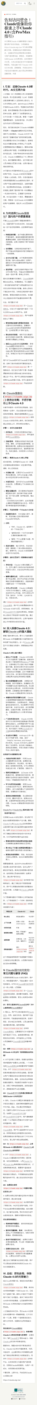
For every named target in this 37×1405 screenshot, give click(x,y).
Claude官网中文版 (12, 1117)
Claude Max (18, 810)
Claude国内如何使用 (17, 970)
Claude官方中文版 (16, 344)
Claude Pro (7, 810)
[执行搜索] (25, 3)
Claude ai (26, 171)
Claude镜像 (27, 279)
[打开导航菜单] (34, 3)
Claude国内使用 (12, 328)
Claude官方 (14, 1338)
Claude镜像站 (14, 393)
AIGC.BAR (23, 1395)
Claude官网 (10, 221)
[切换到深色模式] (30, 3)
